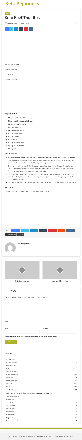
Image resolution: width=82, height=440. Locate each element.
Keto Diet (9, 384)
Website (45, 328)
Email (7, 328)
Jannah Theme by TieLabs (44, 436)
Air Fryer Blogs (10, 359)
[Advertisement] (41, 48)
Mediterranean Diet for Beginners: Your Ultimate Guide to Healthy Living (29, 393)
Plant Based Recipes (12, 396)
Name (7, 321)
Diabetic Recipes (11, 371)
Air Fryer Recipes (11, 362)
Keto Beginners (12, 23)
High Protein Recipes (12, 374)
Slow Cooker (10, 399)
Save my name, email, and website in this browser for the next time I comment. (31, 336)
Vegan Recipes (10, 414)
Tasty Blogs (9, 402)
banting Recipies (11, 365)
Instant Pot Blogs (11, 380)
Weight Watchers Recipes (14, 421)
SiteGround (69, 436)
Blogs (7, 13)
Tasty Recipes (10, 405)
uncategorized (10, 408)
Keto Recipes (10, 387)
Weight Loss (10, 418)
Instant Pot (9, 377)
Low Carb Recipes (12, 390)
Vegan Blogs (10, 411)
